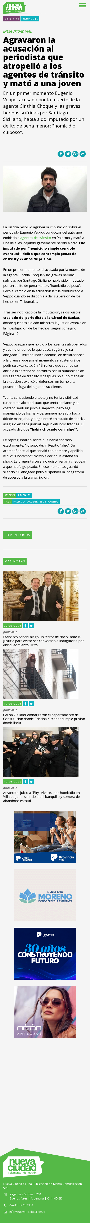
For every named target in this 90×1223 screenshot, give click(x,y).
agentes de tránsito (36, 237)
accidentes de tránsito (42, 501)
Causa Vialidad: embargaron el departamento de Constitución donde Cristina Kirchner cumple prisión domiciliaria (44, 719)
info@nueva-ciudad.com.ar (27, 1212)
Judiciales (11, 19)
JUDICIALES (10, 632)
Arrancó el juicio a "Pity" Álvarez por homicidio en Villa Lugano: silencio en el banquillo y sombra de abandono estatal (41, 796)
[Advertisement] (45, 1089)
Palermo (19, 501)
